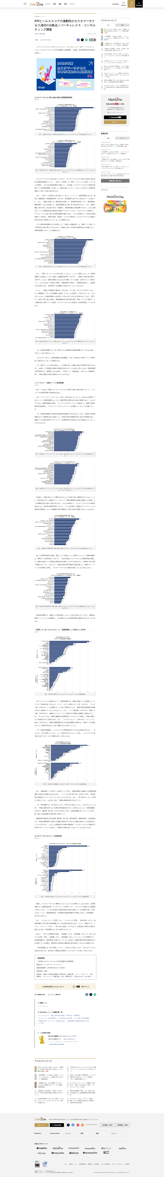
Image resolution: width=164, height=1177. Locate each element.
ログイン (116, 122)
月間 (122, 25)
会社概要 (96, 1164)
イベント (72, 4)
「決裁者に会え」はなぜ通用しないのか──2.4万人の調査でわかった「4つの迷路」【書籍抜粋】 (50, 1085)
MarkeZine (38, 1133)
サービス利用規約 (105, 1164)
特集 (65, 4)
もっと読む (40, 1023)
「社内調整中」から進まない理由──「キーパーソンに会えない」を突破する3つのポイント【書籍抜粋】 (51, 1077)
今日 (108, 25)
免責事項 (90, 1164)
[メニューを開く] (25, 4)
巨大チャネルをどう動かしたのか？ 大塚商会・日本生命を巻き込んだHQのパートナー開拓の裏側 (50, 1069)
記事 (54, 4)
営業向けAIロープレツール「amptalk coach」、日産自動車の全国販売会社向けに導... (64, 1021)
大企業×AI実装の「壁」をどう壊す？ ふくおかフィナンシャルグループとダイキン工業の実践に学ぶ (51, 1100)
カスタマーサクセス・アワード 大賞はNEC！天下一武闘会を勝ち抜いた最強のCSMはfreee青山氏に (82, 1100)
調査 (36, 40)
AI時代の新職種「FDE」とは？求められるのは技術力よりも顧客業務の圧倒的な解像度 (82, 1093)
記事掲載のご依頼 (122, 1125)
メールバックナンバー (116, 112)
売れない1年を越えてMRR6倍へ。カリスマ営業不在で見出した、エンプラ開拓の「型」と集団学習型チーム (83, 1077)
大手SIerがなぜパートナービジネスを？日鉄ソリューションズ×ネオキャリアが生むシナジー (83, 1069)
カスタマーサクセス (45, 40)
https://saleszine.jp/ (69, 1039)
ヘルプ (65, 1164)
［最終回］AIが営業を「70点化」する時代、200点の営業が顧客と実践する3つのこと (50, 1093)
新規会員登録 (116, 117)
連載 (60, 4)
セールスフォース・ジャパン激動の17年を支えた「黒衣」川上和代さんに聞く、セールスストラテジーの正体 (82, 1085)
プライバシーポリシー (117, 1164)
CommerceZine (55, 1133)
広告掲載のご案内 (107, 1125)
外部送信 (127, 1164)
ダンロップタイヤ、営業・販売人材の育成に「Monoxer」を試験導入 (59, 1015)
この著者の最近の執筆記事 (56, 1044)
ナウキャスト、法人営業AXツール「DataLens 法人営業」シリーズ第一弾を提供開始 (64, 1018)
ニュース (47, 4)
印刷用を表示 (41, 994)
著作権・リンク (73, 1164)
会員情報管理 (82, 1164)
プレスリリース (43, 1006)
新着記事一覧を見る (115, 181)
